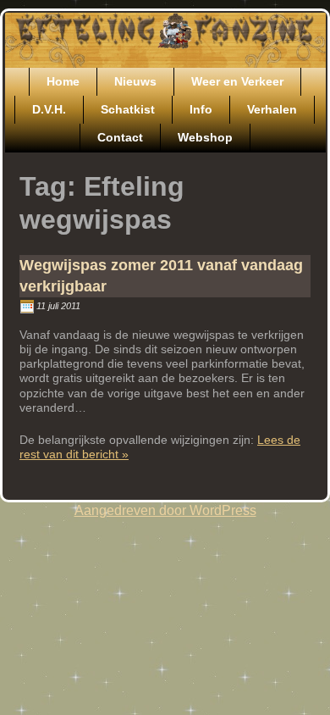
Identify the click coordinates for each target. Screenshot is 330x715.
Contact (120, 137)
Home (63, 81)
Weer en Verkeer (237, 81)
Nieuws (135, 81)
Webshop (205, 137)
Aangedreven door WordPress (165, 510)
